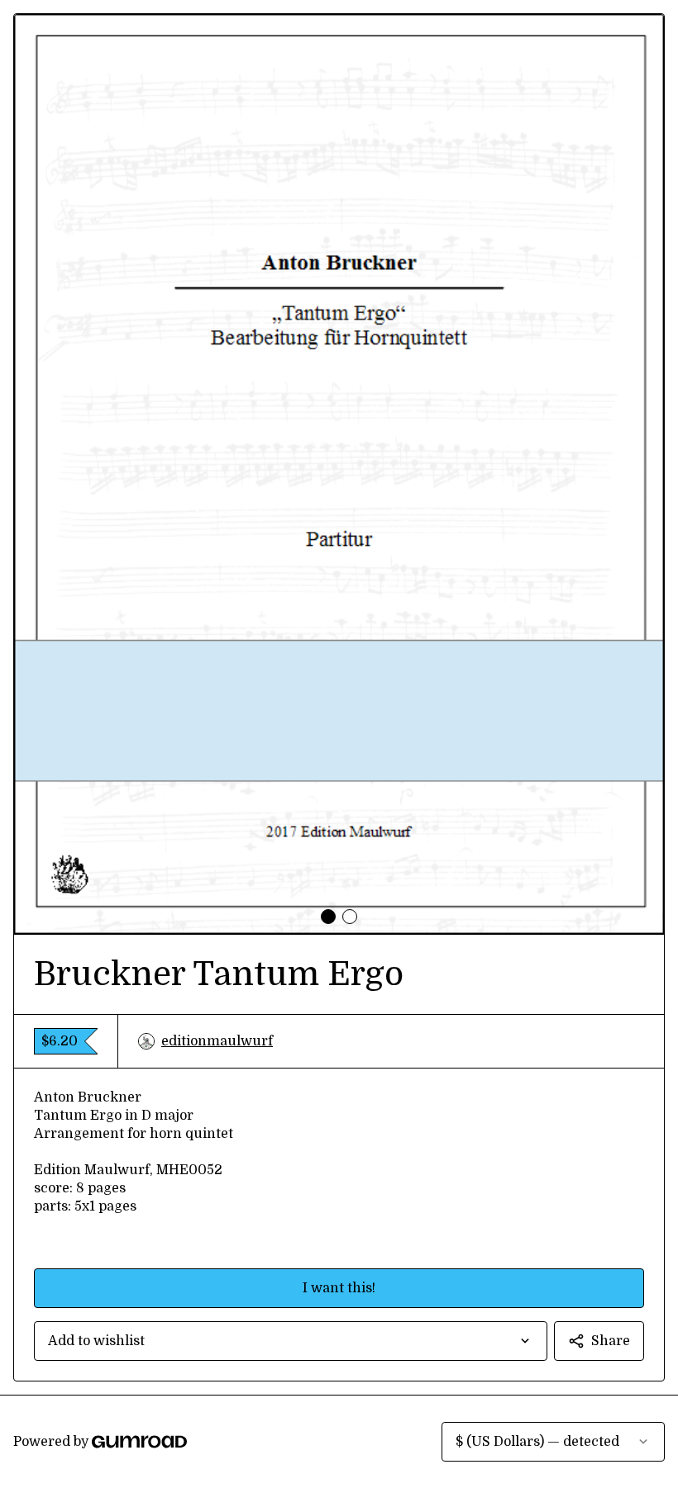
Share (610, 1341)
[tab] (328, 916)
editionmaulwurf (217, 1041)
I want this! (339, 1288)
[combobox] (290, 1341)
